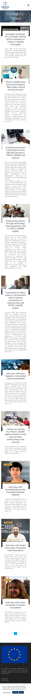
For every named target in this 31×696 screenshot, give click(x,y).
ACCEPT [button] (15, 692)
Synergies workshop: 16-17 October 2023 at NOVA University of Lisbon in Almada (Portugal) (15, 39)
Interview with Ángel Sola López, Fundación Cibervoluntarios (15, 548)
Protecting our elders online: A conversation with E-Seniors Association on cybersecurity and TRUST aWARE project (15, 300)
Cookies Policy (5, 680)
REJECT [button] (21, 692)
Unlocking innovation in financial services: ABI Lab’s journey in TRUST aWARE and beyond (15, 152)
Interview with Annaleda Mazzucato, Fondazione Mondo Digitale (15, 491)
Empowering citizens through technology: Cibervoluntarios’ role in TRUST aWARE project (15, 226)
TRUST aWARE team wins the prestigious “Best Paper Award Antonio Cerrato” (16, 86)
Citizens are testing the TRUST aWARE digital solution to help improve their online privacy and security (15, 435)
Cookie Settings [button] (6, 692)
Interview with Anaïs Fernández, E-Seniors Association (15, 605)
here (24, 689)
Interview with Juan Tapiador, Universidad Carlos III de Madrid (15, 376)
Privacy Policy (4, 678)
